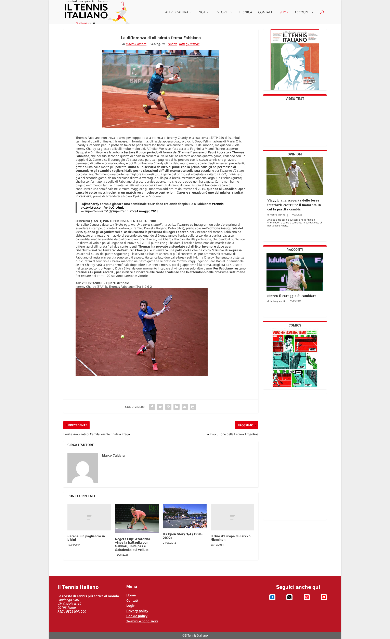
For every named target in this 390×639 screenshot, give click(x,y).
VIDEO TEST (295, 99)
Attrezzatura (176, 12)
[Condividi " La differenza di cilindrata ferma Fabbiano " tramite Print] (193, 407)
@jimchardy (90, 204)
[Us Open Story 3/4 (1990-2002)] (185, 516)
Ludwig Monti (277, 301)
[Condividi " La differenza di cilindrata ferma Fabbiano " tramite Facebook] (152, 407)
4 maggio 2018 (147, 211)
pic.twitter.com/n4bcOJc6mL (102, 207)
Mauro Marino (277, 214)
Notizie (205, 12)
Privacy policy (137, 611)
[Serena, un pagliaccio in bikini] (89, 517)
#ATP (151, 204)
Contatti (265, 12)
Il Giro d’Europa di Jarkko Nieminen (230, 538)
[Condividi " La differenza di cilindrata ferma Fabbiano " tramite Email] (185, 407)
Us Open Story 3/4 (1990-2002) (183, 536)
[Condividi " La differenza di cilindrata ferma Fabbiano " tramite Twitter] (160, 407)
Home (131, 595)
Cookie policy (136, 616)
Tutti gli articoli (189, 44)
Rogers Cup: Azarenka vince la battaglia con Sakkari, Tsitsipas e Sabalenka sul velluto (132, 544)
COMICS (295, 325)
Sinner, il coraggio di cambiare (291, 296)
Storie (223, 12)
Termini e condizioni (142, 621)
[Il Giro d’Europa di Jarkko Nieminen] (232, 517)
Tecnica (245, 12)
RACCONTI (295, 250)
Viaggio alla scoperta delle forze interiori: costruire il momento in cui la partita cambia (294, 204)
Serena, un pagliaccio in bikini (86, 538)
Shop (284, 12)
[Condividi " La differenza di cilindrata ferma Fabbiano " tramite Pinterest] (168, 407)
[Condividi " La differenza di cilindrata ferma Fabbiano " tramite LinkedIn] (176, 407)
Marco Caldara (136, 44)
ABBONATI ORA (295, 62)
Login (130, 605)
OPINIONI (295, 154)
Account (302, 12)
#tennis (218, 204)
